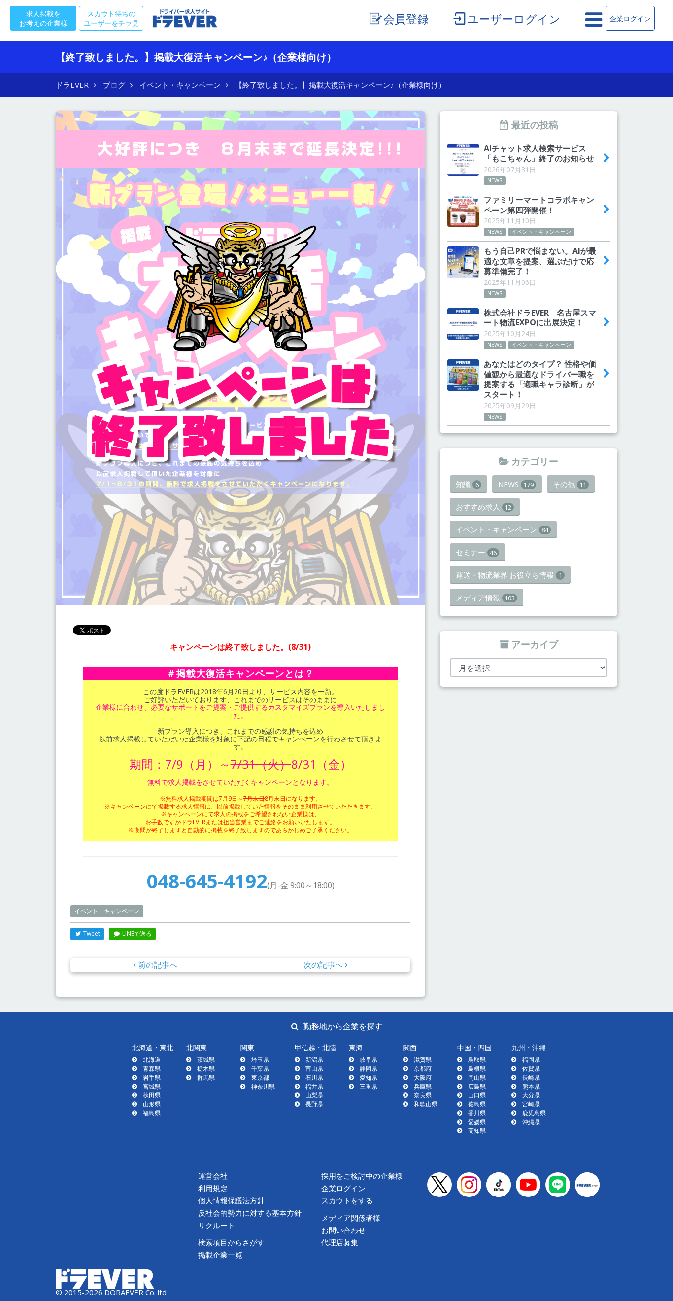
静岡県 (368, 1068)
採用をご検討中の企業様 (362, 1176)
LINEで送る (136, 933)
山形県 (152, 1104)
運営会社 (213, 1176)
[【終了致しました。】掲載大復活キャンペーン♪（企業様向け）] (240, 358)
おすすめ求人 (483, 507)
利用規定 (213, 1188)
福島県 (152, 1113)
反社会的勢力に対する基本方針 (250, 1213)
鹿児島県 (534, 1113)
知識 (467, 484)
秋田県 (152, 1095)
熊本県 (531, 1086)
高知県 (477, 1130)
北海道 (152, 1059)
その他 (569, 484)
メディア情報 (485, 597)
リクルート (216, 1225)
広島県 (477, 1086)
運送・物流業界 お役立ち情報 (509, 575)
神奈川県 (263, 1086)
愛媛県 (477, 1122)
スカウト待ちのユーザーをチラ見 (111, 18)
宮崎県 (531, 1104)
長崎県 (531, 1077)
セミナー (476, 552)
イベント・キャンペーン (106, 911)
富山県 (314, 1068)
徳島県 (477, 1104)
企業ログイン (630, 18)
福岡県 (531, 1059)
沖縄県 (531, 1122)
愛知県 (368, 1077)
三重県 (368, 1086)
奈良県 (423, 1095)
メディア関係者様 (350, 1218)
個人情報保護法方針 (231, 1200)
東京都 (260, 1077)
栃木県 (206, 1068)
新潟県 (314, 1059)
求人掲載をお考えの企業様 (43, 18)
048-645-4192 (207, 881)
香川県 (477, 1113)
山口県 (477, 1095)
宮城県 (152, 1086)
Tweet (91, 933)
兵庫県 (423, 1086)
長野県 (314, 1104)
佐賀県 (531, 1068)
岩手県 (152, 1077)
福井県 (314, 1086)
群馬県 (206, 1077)
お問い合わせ (343, 1230)
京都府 (423, 1068)
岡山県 (477, 1077)
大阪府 (423, 1077)
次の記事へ (324, 964)
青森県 (152, 1068)
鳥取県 (477, 1059)
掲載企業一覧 (220, 1255)
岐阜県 (368, 1059)
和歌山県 (425, 1104)
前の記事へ (156, 964)
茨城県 (206, 1059)
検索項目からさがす (231, 1242)
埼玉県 (260, 1059)
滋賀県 (423, 1059)
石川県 (314, 1077)
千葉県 (260, 1068)
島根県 (477, 1068)
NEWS (516, 484)
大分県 (531, 1095)
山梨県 (314, 1095)
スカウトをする (347, 1200)
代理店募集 (339, 1242)
